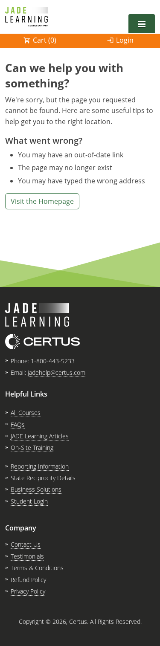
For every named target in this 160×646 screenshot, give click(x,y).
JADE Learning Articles (40, 436)
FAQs (18, 424)
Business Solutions (36, 489)
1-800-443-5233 (53, 361)
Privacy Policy (28, 591)
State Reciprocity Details (43, 478)
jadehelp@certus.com (56, 372)
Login (125, 40)
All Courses (26, 412)
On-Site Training (32, 447)
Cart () (44, 40)
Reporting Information (40, 466)
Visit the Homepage (42, 201)
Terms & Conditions (37, 568)
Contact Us (26, 544)
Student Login (29, 501)
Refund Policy (28, 580)
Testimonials (27, 556)
